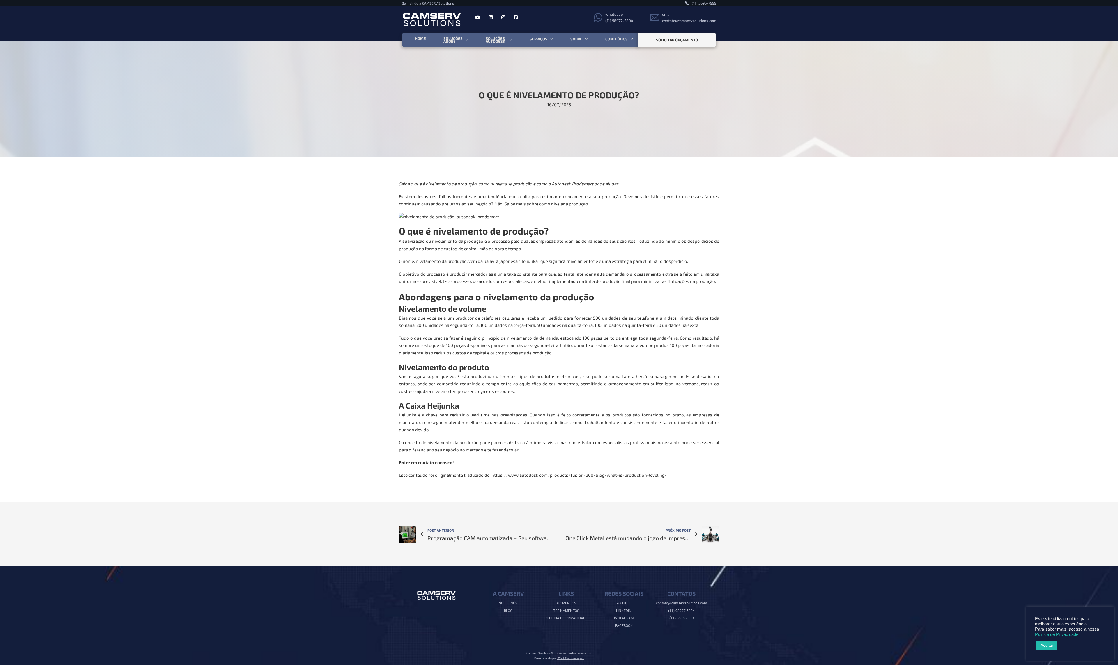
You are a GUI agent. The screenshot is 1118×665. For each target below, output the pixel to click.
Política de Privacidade (1056, 634)
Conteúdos (616, 39)
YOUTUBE (623, 603)
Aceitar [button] (1047, 645)
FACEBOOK (624, 626)
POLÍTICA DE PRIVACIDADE (566, 618)
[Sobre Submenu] (586, 39)
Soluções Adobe (453, 40)
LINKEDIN (623, 611)
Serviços (538, 39)
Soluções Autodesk (495, 40)
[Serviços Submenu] (551, 39)
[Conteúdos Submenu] (632, 39)
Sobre (576, 39)
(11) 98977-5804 (681, 611)
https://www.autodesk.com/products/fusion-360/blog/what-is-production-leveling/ (579, 475)
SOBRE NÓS (508, 603)
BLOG (508, 611)
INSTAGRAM (624, 618)
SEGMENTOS (566, 603)
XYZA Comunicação (570, 658)
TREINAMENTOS (566, 611)
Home (420, 38)
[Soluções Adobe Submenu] (467, 40)
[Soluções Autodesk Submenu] (511, 40)
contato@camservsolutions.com (681, 603)
